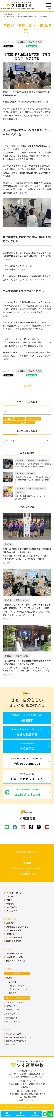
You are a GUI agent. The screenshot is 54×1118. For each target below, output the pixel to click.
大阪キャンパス (11, 422)
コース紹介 (8, 968)
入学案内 (7, 1029)
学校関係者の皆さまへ (27, 874)
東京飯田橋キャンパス (15, 953)
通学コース (10, 1006)
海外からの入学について (16, 1040)
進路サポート (14, 992)
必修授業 (12, 982)
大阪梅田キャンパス (14, 957)
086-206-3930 (30, 1097)
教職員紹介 (10, 934)
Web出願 (10, 1044)
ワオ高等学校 (7, 14)
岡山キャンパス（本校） (16, 960)
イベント (19, 419)
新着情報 (10, 903)
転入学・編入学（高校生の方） (19, 1037)
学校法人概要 (27, 857)
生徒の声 (10, 896)
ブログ (18, 14)
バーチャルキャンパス (18, 989)
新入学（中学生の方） (15, 1033)
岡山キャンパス (27, 422)
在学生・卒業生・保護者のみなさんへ (27, 868)
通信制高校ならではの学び (17, 926)
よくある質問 (11, 910)
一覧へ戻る (27, 385)
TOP (5, 888)
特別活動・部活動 (16, 985)
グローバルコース (13, 1009)
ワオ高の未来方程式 (14, 937)
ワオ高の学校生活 (13, 930)
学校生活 (8, 419)
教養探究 (10, 923)
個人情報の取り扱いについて (27, 851)
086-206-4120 (29, 1100)
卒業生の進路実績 (13, 941)
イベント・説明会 (13, 893)
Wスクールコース (13, 1021)
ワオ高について (10, 919)
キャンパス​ (8, 949)
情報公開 (27, 863)
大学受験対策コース (14, 1017)
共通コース (10, 977)
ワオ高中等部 (11, 907)
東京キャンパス (33, 419)
